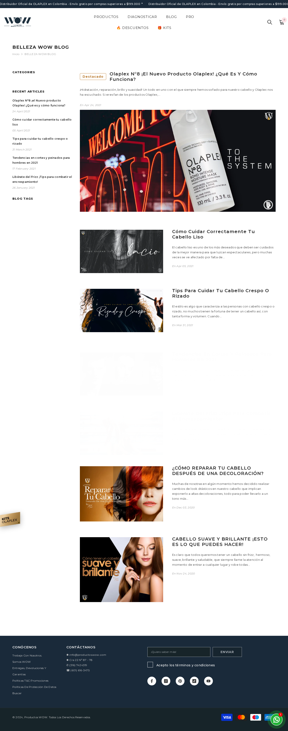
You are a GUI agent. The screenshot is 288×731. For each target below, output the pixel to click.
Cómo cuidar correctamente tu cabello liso (213, 234)
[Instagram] (166, 681)
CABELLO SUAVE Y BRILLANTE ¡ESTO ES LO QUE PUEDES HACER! (220, 541)
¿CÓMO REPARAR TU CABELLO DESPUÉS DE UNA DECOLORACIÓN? (218, 470)
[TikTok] (194, 681)
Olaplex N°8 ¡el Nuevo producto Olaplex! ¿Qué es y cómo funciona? (170, 76)
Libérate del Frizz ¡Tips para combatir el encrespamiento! (221, 416)
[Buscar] (270, 22)
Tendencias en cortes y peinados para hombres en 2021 (222, 356)
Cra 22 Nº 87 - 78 (80, 660)
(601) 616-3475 (79, 670)
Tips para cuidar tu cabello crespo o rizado (220, 293)
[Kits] (10, 519)
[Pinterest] (180, 681)
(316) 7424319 (78, 665)
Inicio (15, 54)
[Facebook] (151, 681)
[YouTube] (208, 681)
